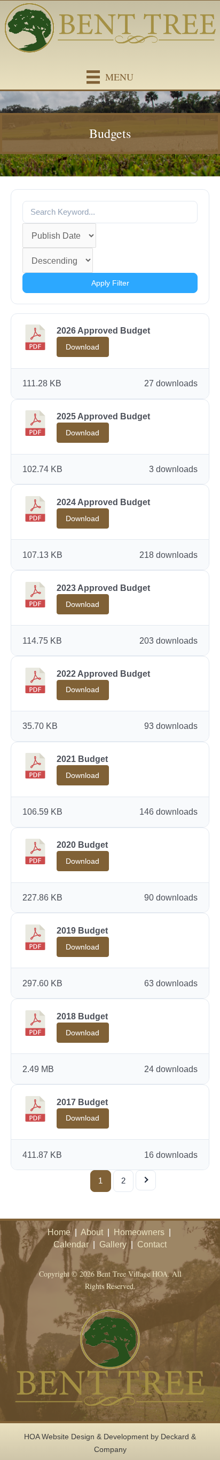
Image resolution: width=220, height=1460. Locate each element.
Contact (152, 1244)
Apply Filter (110, 283)
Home (59, 1232)
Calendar (71, 1244)
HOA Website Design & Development (86, 1436)
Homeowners (139, 1232)
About (92, 1232)
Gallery (113, 1244)
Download (82, 347)
